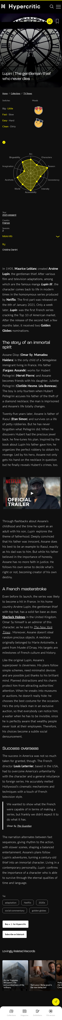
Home (5, 93)
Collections (11, 1015)
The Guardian (24, 825)
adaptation (10, 902)
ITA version (50, 1015)
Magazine (24, 1015)
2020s (42, 902)
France (6, 223)
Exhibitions (37, 1015)
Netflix (27, 902)
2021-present (9, 215)
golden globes (39, 910)
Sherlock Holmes (13, 617)
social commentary (14, 910)
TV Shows (27, 93)
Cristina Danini (9, 250)
